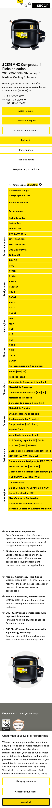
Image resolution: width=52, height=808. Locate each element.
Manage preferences (26, 781)
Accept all (26, 802)
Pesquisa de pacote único (26, 169)
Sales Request (26, 110)
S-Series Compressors (26, 130)
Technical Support (26, 120)
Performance (26, 149)
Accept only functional (26, 791)
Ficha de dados (26, 159)
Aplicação (26, 140)
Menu (3, 3)
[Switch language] (29, 4)
